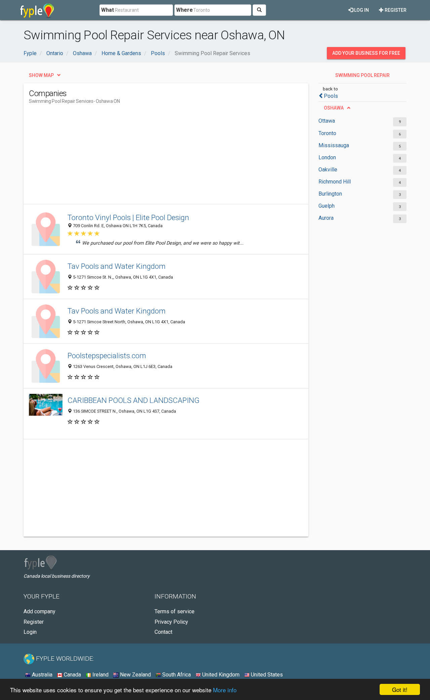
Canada (71, 674)
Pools (331, 96)
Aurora (326, 218)
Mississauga (333, 145)
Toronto (327, 133)
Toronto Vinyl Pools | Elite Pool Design (128, 217)
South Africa (176, 674)
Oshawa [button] (334, 108)
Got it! (399, 689)
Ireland (100, 674)
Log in (361, 10)
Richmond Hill (334, 181)
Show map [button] (41, 75)
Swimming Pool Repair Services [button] (362, 77)
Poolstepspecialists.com (107, 355)
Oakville (327, 169)
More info (224, 690)
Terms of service (175, 611)
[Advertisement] (151, 157)
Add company (39, 611)
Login (30, 632)
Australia (41, 674)
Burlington (330, 194)
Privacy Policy (171, 622)
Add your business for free (366, 53)
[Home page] (37, 10)
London (327, 157)
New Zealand (135, 674)
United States (266, 674)
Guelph (326, 206)
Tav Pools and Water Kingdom (117, 266)
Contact (163, 632)
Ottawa (326, 121)
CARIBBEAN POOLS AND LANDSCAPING (134, 400)
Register (395, 10)
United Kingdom (220, 674)
